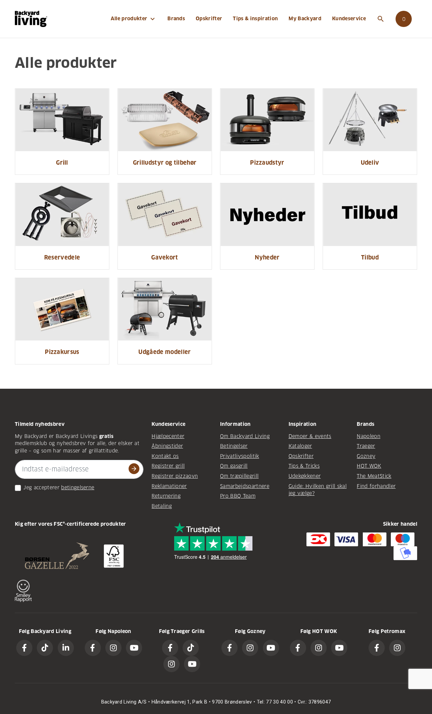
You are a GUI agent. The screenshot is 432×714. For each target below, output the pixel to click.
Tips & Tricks (304, 466)
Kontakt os (165, 456)
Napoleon (368, 436)
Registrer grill (168, 466)
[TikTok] (45, 648)
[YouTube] (134, 648)
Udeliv (370, 162)
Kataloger (300, 446)
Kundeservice (349, 19)
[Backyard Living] (31, 19)
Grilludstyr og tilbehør (165, 162)
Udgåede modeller (164, 352)
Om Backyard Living (245, 436)
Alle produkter (134, 19)
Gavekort (164, 257)
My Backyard (305, 19)
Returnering (166, 496)
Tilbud (370, 257)
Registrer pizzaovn (175, 476)
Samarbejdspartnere (244, 486)
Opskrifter (209, 19)
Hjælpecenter (168, 436)
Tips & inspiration (255, 19)
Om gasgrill (234, 466)
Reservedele (62, 257)
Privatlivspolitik (239, 456)
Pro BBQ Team (237, 496)
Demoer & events (310, 436)
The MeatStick (374, 476)
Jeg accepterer (41, 488)
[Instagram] (113, 648)
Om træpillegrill (239, 476)
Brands (176, 19)
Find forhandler (376, 486)
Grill (62, 162)
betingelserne (77, 488)
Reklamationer (169, 486)
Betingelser (234, 446)
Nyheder (267, 257)
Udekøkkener (305, 476)
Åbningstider (167, 446)
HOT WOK (369, 466)
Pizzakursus (62, 352)
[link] (403, 19)
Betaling (162, 506)
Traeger (366, 446)
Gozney (366, 456)
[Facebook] (24, 648)
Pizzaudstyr (267, 162)
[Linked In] (66, 648)
